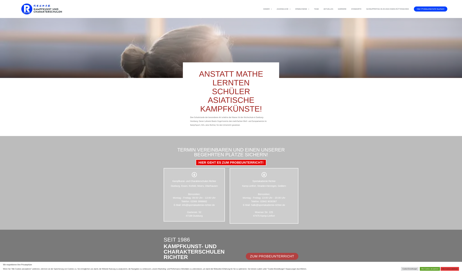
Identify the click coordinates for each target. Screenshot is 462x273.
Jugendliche (282, 9)
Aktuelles (328, 9)
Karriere (342, 9)
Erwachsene (301, 9)
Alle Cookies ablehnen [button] (450, 269)
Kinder (266, 9)
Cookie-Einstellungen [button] (409, 269)
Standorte (356, 9)
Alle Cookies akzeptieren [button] (430, 269)
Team (316, 9)
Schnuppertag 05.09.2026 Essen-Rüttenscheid (387, 9)
